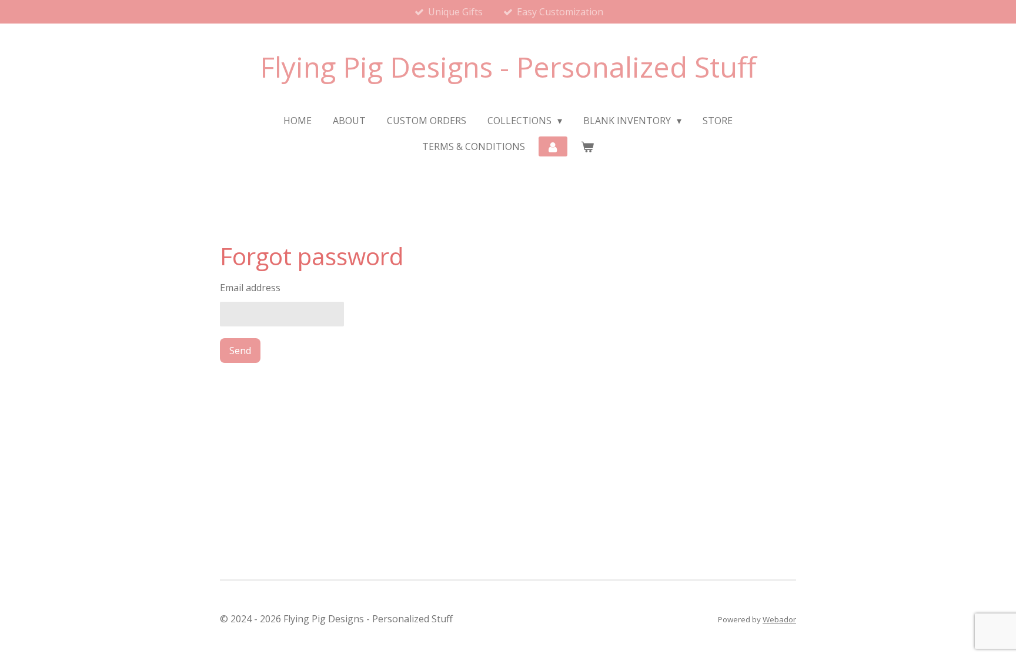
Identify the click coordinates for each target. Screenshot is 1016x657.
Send (240, 350)
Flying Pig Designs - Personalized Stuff (508, 67)
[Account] (553, 146)
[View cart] (587, 146)
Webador (779, 619)
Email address (250, 287)
